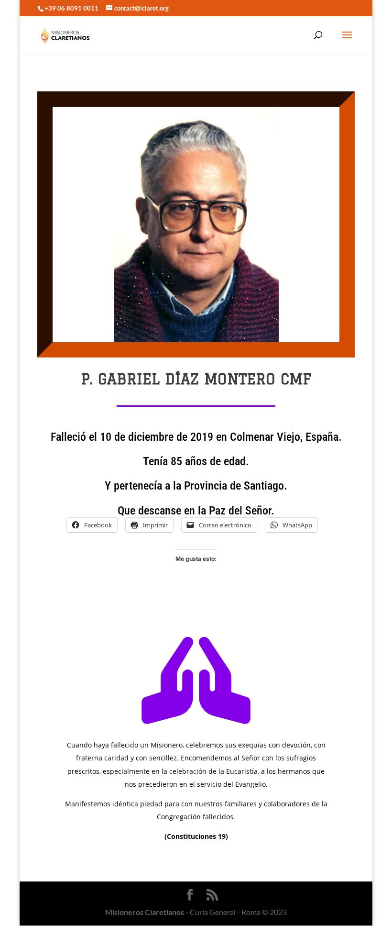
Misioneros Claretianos (144, 911)
